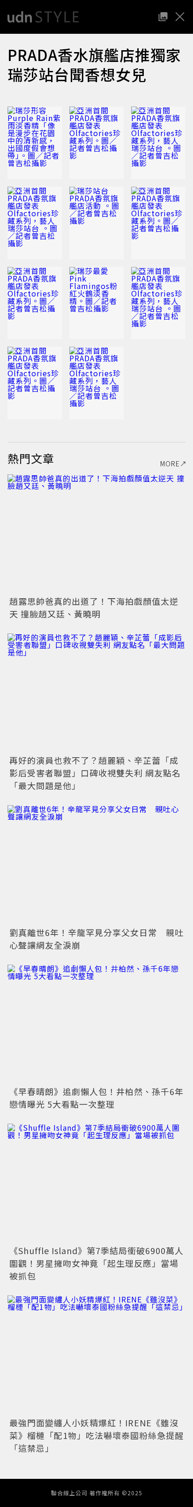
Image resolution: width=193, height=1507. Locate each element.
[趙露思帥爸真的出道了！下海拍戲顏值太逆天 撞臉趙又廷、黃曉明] (96, 533)
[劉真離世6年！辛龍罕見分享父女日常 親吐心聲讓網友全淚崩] (96, 864)
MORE (170, 463)
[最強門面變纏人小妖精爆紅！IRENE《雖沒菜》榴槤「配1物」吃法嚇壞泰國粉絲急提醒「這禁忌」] (96, 1354)
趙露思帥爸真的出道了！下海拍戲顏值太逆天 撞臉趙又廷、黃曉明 (93, 607)
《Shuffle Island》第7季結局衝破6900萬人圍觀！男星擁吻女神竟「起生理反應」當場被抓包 (96, 1263)
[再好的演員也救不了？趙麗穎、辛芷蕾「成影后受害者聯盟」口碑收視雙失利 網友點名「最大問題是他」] (96, 692)
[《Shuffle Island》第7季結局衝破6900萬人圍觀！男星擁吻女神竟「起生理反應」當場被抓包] (96, 1183)
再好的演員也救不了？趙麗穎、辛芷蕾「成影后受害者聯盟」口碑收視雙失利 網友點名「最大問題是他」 (95, 773)
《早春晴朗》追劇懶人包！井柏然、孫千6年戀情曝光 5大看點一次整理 (96, 1097)
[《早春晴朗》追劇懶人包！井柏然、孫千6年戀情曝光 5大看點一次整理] (96, 1024)
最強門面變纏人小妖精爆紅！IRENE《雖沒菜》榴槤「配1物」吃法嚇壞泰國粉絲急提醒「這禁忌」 (96, 1435)
